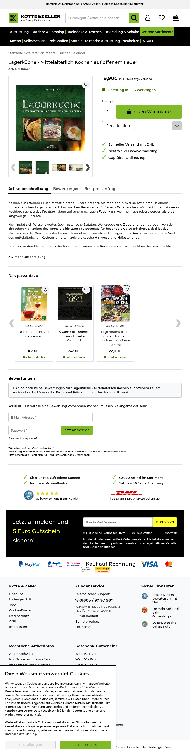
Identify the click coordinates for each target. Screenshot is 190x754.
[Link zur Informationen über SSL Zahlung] (144, 624)
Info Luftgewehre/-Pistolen (30, 665)
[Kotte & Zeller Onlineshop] (34, 18)
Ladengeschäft (20, 599)
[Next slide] (87, 167)
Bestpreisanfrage (101, 189)
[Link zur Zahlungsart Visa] (149, 564)
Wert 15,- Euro (85, 654)
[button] (19, 31)
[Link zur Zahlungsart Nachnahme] (102, 569)
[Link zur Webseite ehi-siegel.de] (144, 610)
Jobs (12, 605)
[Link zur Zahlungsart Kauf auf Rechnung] (111, 564)
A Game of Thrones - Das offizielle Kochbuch (75, 336)
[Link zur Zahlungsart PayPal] (29, 564)
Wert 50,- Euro (86, 665)
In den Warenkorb (151, 111)
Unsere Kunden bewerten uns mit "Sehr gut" (164, 598)
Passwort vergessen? (22, 438)
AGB (12, 621)
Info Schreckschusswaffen (29, 659)
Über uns (16, 594)
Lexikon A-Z (84, 627)
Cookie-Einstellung (24, 610)
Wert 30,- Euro (86, 659)
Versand (146, 79)
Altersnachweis (21, 654)
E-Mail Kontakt (86, 616)
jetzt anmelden (77, 430)
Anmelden (166, 521)
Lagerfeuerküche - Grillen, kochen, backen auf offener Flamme (115, 338)
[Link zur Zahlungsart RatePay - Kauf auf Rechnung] (74, 564)
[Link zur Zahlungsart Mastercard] (168, 564)
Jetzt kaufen (118, 126)
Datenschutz (19, 616)
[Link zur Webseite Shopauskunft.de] (144, 596)
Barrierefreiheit (87, 621)
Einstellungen (30, 745)
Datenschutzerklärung (20, 734)
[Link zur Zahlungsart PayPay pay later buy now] (55, 564)
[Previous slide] (13, 167)
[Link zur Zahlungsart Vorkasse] (85, 569)
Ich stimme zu (86, 745)
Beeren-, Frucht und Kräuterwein (34, 334)
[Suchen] (134, 18)
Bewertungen (66, 189)
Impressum (18, 627)
